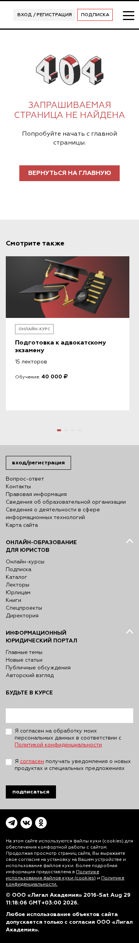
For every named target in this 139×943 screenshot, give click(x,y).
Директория (22, 616)
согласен (32, 761)
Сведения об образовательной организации (66, 502)
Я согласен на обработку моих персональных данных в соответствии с (68, 738)
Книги (13, 600)
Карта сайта (22, 525)
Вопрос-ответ (25, 479)
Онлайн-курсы (25, 562)
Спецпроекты (24, 608)
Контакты (18, 486)
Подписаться (30, 791)
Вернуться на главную (69, 173)
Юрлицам (18, 592)
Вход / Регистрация (44, 15)
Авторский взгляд (30, 675)
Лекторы (17, 585)
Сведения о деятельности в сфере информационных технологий (53, 513)
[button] (59, 430)
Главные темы (24, 652)
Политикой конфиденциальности (58, 745)
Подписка (95, 15)
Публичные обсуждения (38, 668)
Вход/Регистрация (38, 462)
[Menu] (128, 15)
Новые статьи (24, 660)
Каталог (16, 577)
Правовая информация (36, 494)
